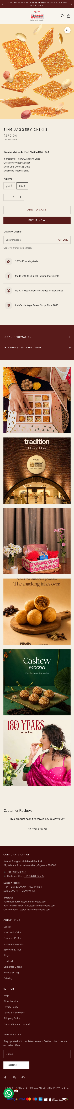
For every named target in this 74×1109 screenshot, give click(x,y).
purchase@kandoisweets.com (30, 901)
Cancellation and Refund (16, 1024)
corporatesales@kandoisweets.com (36, 905)
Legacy (7, 926)
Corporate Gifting (12, 966)
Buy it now (37, 220)
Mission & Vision (12, 932)
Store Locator (10, 1001)
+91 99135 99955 (16, 872)
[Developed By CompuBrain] (37, 1090)
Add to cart (37, 209)
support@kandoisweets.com (35, 909)
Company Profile (12, 938)
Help (6, 995)
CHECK (63, 239)
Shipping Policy (11, 1018)
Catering (7, 978)
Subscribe (16, 1065)
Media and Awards (13, 944)
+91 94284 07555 (34, 876)
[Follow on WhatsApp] (23, 1077)
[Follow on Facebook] (5, 1077)
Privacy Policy (10, 1007)
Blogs (6, 955)
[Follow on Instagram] (14, 1077)
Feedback (8, 961)
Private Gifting (11, 972)
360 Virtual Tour (12, 949)
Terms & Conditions (14, 1012)
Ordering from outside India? (17, 247)
